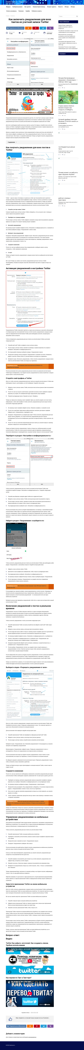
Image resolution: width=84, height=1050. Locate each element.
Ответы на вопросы (11, 11)
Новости (60, 6)
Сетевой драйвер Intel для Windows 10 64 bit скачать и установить (68, 121)
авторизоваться (32, 1037)
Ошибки (28, 11)
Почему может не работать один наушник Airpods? (68, 173)
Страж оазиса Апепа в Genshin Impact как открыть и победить (66, 108)
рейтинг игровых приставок (64, 199)
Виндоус (8, 6)
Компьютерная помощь (39, 6)
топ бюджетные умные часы (66, 148)
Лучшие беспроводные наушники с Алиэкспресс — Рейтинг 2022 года (68, 80)
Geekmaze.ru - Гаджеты (16, 2)
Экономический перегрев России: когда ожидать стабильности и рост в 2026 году (67, 43)
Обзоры (67, 6)
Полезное (21, 11)
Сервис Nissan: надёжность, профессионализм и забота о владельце (65, 27)
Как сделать (27, 6)
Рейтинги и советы (37, 11)
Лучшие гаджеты (51, 6)
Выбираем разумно (18, 6)
